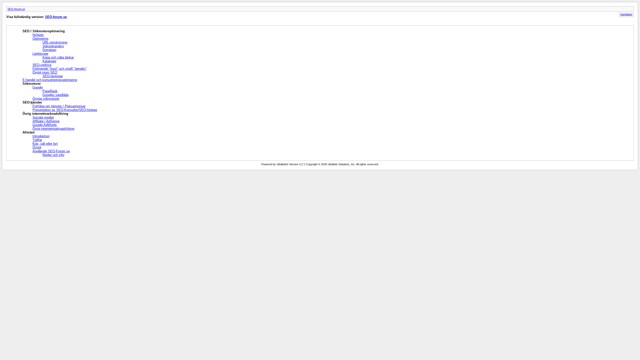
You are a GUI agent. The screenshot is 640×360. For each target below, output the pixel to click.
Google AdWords (44, 125)
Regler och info (53, 155)
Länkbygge (40, 54)
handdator (626, 14)
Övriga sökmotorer (45, 98)
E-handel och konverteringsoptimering (49, 80)
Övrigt (36, 147)
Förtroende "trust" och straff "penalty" (59, 68)
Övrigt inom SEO (44, 72)
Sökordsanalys (53, 46)
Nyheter (38, 35)
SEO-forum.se (16, 9)
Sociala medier (43, 117)
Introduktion (41, 136)
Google (37, 87)
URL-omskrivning (54, 42)
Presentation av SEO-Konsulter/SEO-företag (64, 110)
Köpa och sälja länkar (58, 57)
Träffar (37, 140)
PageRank (50, 91)
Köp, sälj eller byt (45, 144)
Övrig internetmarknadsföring (53, 128)
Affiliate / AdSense (46, 121)
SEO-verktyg (41, 65)
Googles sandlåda (55, 95)
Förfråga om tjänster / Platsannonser (59, 106)
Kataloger (49, 61)
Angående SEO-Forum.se (51, 151)
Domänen (49, 50)
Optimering (40, 38)
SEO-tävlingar (52, 76)
